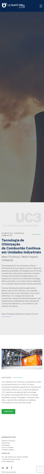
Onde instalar (6, 461)
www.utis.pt (6, 335)
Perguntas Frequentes (8, 459)
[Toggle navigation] (42, 6)
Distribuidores (6, 464)
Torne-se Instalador (7, 466)
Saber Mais (8, 430)
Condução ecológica (8, 468)
